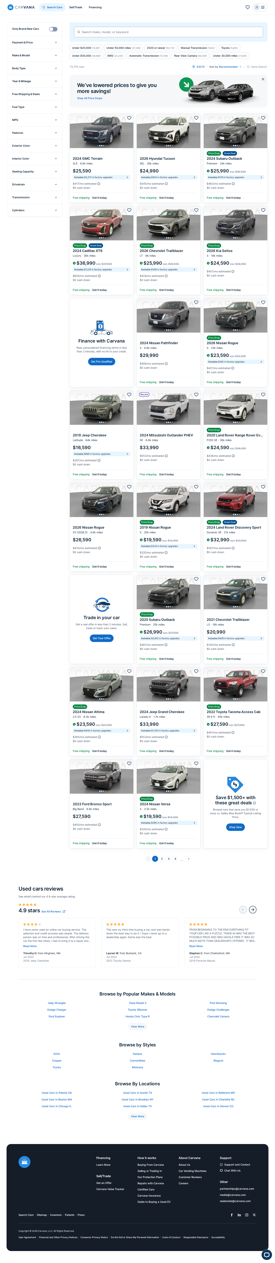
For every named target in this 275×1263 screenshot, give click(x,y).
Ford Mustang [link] (218, 1002)
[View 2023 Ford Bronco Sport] (101, 803)
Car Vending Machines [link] (193, 1170)
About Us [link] (184, 1164)
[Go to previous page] (148, 859)
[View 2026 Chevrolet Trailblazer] (168, 250)
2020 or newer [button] (161, 47)
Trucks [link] (57, 1067)
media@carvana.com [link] (233, 1194)
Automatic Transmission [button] (148, 55)
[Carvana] (21, 7)
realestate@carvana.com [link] (235, 1201)
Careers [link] (183, 1183)
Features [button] (17, 132)
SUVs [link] (56, 1053)
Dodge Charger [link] (56, 1009)
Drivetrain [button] (18, 184)
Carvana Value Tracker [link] (110, 1189)
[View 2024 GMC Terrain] (101, 158)
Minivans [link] (137, 1067)
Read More (30, 946)
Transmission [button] (21, 197)
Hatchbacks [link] (218, 1053)
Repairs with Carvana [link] (151, 1183)
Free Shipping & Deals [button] (26, 94)
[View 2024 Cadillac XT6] (101, 250)
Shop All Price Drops (89, 98)
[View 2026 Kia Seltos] (235, 250)
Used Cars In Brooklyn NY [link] (138, 1099)
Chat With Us (232, 1170)
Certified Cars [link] (146, 1189)
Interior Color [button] (20, 158)
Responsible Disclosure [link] (196, 1237)
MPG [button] (15, 119)
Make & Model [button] (21, 55)
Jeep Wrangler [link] (57, 1002)
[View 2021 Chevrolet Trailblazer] (235, 619)
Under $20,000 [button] (86, 47)
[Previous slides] (243, 909)
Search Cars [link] (26, 1214)
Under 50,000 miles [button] (123, 47)
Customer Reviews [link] (190, 1177)
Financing (95, 7)
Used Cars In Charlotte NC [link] (218, 1099)
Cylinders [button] (18, 210)
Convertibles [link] (137, 1060)
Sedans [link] (137, 1053)
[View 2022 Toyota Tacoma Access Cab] (235, 711)
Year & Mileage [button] (21, 81)
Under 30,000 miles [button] (230, 55)
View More (137, 1026)
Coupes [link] (57, 1060)
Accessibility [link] (218, 1237)
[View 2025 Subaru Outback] (168, 619)
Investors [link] (56, 1214)
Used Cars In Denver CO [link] (218, 1106)
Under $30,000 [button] (86, 55)
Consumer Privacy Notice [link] (94, 1237)
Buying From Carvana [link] (151, 1164)
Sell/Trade (75, 7)
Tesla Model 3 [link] (137, 1002)
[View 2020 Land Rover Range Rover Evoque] (235, 434)
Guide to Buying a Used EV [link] (154, 1201)
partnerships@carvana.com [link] (237, 1188)
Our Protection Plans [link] (150, 1177)
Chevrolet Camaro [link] (218, 1016)
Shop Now (235, 827)
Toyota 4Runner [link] (137, 1009)
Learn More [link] (103, 1164)
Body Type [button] (18, 68)
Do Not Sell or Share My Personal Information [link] (135, 1237)
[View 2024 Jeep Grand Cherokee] (168, 711)
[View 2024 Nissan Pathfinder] (168, 342)
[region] (101, 131)
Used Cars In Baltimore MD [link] (218, 1092)
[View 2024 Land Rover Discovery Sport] (235, 527)
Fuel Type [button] (18, 106)
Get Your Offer (102, 638)
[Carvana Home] (24, 1162)
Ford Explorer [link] (57, 1016)
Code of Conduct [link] (171, 1237)
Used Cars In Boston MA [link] (57, 1099)
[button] (260, 7)
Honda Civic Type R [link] (138, 1016)
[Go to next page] (189, 859)
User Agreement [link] (27, 1237)
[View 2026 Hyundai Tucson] (168, 158)
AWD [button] (115, 55)
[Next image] (129, 131)
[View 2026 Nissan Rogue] (235, 342)
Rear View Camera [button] (190, 55)
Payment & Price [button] (22, 42)
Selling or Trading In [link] (150, 1170)
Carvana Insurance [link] (149, 1195)
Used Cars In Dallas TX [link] (137, 1106)
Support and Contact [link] (237, 1164)
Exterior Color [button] (21, 145)
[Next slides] (252, 909)
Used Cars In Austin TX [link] (137, 1092)
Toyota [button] (229, 47)
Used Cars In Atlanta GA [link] (57, 1092)
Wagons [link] (218, 1060)
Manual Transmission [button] (198, 47)
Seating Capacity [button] (23, 171)
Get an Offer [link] (103, 1182)
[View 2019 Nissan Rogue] (168, 527)
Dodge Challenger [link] (218, 1009)
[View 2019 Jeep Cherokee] (101, 434)
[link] (53, 911)
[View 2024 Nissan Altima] (101, 711)
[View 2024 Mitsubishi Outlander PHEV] (168, 434)
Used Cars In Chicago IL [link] (57, 1106)
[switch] (53, 29)
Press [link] (81, 1214)
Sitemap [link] (42, 1214)
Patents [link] (69, 1214)
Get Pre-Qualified (101, 361)
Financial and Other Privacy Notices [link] (58, 1237)
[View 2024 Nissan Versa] (168, 803)
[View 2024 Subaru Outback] (235, 158)
